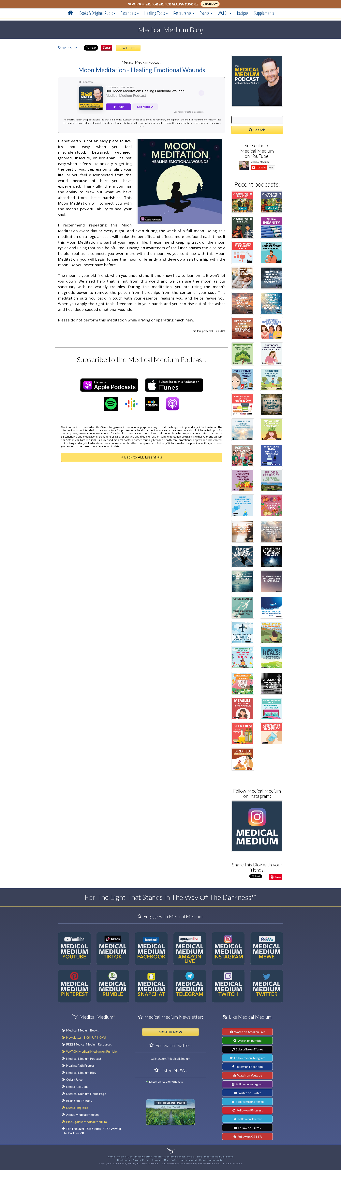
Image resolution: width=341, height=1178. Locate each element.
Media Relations (77, 1086)
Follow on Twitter (249, 1119)
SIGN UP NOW (170, 1032)
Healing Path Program (81, 1065)
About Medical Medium (82, 1114)
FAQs (174, 1159)
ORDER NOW (210, 4)
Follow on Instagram (249, 1084)
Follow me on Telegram (249, 1058)
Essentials (129, 13)
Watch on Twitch (249, 1093)
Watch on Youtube (249, 1075)
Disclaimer (123, 1159)
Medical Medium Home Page (86, 1093)
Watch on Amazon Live (249, 1032)
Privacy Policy (141, 1159)
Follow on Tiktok (249, 1128)
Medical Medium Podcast (83, 1058)
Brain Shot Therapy (79, 1100)
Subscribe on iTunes (249, 1049)
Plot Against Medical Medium (86, 1122)
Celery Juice (74, 1079)
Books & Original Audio (96, 13)
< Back (141, 457)
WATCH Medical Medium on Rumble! (92, 1051)
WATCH (224, 13)
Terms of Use (161, 1159)
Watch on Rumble (249, 1040)
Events (205, 13)
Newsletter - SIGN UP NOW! (86, 1037)
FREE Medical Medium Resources (89, 1044)
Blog (199, 1156)
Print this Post (128, 48)
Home (111, 1156)
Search (258, 129)
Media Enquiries (77, 1107)
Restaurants (182, 13)
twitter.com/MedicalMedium (170, 1058)
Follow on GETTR (249, 1136)
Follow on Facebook (249, 1066)
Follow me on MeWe (249, 1101)
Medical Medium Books (82, 1030)
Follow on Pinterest (249, 1110)
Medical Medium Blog (81, 1072)
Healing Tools (155, 13)
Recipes (242, 13)
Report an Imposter (211, 1159)
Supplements (264, 13)
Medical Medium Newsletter (134, 1156)
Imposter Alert (188, 1159)
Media (191, 1156)
